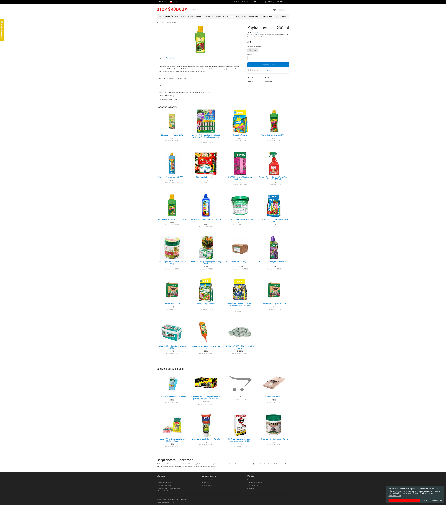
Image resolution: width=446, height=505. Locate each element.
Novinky (251, 488)
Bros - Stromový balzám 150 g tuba (206, 439)
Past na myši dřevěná (273, 396)
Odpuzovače (254, 16)
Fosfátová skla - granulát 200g (274, 303)
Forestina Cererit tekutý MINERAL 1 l (172, 177)
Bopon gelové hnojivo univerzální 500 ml (274, 262)
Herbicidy (209, 16)
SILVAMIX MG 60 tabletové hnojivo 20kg (240, 347)
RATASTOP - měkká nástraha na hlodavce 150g (172, 440)
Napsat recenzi (270, 70)
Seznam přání (253, 485)
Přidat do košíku (268, 65)
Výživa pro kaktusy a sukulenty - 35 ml (206, 347)
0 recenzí (261, 70)
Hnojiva (199, 16)
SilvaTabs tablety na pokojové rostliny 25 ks (206, 262)
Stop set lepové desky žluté (172, 135)
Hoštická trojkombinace (206, 303)
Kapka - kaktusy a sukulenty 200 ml (172, 219)
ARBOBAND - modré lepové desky (172, 396)
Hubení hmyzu (233, 16)
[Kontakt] (230, 2)
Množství (250, 54)
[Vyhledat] (252, 9)
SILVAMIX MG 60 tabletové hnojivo (240, 219)
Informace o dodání (164, 482)
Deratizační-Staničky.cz (179, 499)
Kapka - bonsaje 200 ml (168, 22)
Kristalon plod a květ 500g (206, 177)
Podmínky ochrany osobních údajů (169, 488)
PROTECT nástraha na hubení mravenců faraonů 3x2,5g (240, 440)
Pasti (244, 16)
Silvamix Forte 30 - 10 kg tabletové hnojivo (240, 262)
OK (404, 500)
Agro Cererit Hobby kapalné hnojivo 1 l (206, 220)
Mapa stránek (207, 485)
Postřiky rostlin (187, 16)
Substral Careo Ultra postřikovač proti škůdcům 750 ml (274, 178)
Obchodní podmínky (164, 485)
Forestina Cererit (240, 135)
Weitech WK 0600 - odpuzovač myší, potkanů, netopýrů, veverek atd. (206, 397)
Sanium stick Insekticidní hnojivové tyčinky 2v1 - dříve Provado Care (206, 136)
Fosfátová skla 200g (172, 303)
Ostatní (283, 16)
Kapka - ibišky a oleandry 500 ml (274, 135)
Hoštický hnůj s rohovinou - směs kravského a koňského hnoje (240, 304)
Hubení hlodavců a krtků (168, 16)
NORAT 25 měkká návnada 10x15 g (274, 439)
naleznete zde (395, 495)
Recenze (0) (170, 58)
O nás (160, 480)
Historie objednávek (255, 482)
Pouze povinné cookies (432, 500)
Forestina (256, 32)
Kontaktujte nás (208, 480)
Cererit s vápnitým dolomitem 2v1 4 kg (273, 220)
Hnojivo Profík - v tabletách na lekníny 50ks (172, 347)
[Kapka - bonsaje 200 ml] (200, 39)
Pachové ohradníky (269, 16)
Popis (160, 58)
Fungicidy (220, 16)
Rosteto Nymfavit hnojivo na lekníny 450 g (172, 262)
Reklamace (207, 482)
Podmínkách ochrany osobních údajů (405, 493)
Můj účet (251, 480)
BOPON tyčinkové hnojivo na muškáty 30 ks (240, 178)
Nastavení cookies (164, 491)
